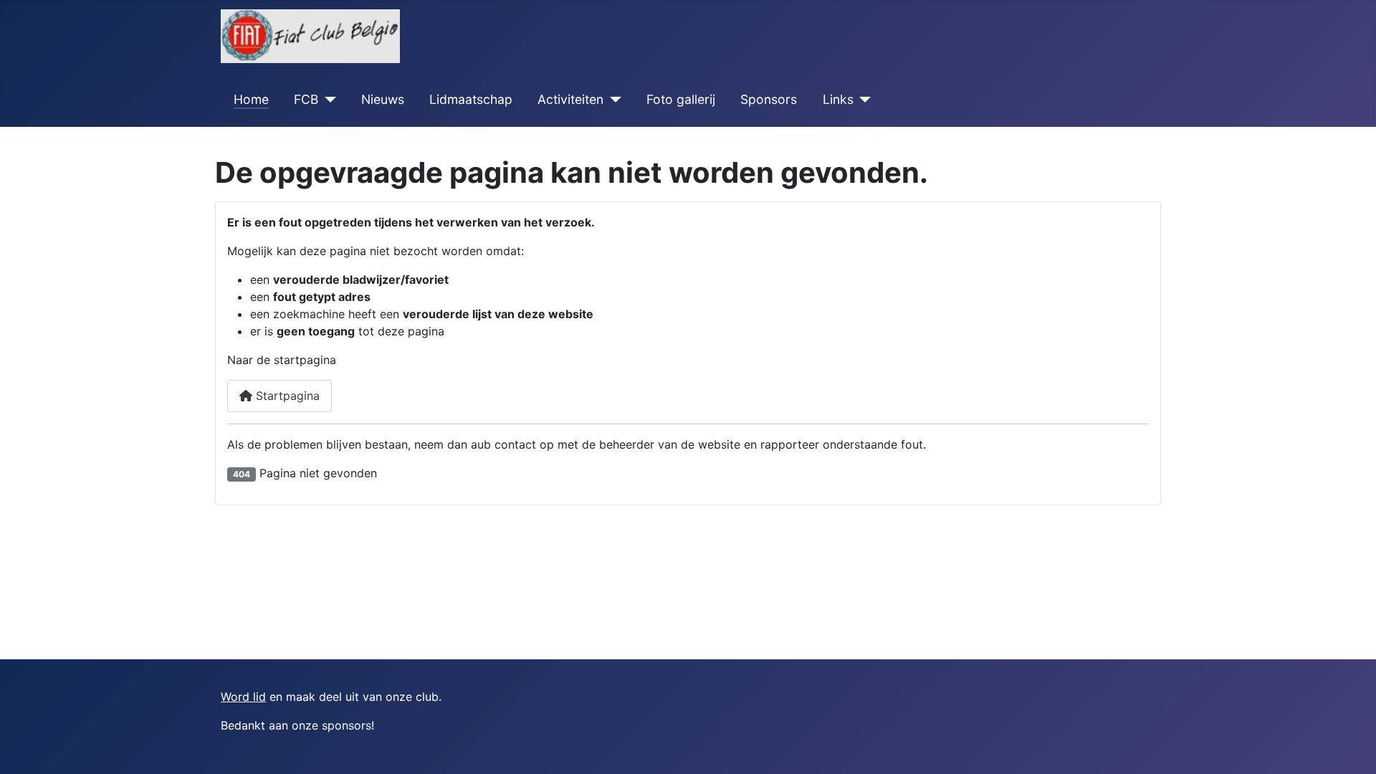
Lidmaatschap (470, 99)
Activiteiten (570, 99)
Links (838, 99)
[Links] (862, 99)
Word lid (243, 696)
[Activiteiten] (612, 99)
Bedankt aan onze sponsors (296, 725)
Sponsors (768, 99)
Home (251, 99)
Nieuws (382, 99)
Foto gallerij (680, 99)
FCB (306, 99)
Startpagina (286, 395)
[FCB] (327, 99)
